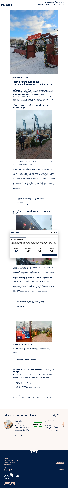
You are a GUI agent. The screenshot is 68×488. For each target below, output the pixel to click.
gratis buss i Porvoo (47, 399)
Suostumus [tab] (18, 235)
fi (63, 4)
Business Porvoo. (32, 98)
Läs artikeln (18, 434)
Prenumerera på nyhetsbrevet (49, 2)
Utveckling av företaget (60, 462)
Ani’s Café (22, 306)
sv (66, 4)
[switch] (28, 251)
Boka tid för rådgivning (60, 2)
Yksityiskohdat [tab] (34, 235)
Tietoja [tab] (50, 235)
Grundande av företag (60, 459)
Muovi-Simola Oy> (24, 204)
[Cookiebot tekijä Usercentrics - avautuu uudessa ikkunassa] (52, 232)
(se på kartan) (17, 460)
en (64, 4)
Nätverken (62, 466)
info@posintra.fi (8, 464)
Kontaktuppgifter (61, 469)
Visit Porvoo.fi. (34, 390)
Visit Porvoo (24, 96)
